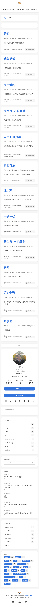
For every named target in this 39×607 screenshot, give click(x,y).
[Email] (24, 401)
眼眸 (5, 496)
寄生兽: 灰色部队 (14, 241)
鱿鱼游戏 (9, 59)
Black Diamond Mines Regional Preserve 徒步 (18, 513)
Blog (27, 9)
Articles (34, 9)
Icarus (31, 595)
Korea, (19, 74)
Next (19, 345)
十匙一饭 (9, 216)
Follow (20, 389)
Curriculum (20, 9)
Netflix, (8, 74)
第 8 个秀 (9, 293)
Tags (5, 18)
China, (7, 181)
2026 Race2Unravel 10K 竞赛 (13, 477)
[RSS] (33, 401)
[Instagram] (10, 401)
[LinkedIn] (19, 401)
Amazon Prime (8, 156)
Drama (6, 75)
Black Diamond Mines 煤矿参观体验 (15, 504)
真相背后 (9, 165)
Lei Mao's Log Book (7, 9)
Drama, (18, 126)
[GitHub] (26, 602)
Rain (11, 207)
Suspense (19, 49)
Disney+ (6, 127)
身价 (6, 267)
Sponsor (20, 395)
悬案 (6, 34)
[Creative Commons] (13, 602)
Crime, (7, 49)
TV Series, (13, 49)
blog (5, 489)
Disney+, (6, 207)
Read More (30, 49)
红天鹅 (8, 190)
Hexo (26, 595)
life (5, 479)
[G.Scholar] (28, 401)
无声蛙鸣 (9, 85)
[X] (15, 401)
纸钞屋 (8, 321)
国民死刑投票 (12, 137)
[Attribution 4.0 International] (19, 602)
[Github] (6, 401)
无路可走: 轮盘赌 (14, 111)
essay (15, 38)
